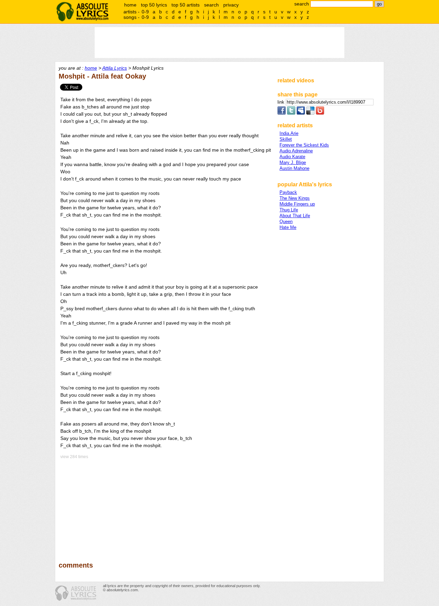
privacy (231, 5)
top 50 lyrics (154, 5)
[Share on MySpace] (301, 113)
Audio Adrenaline (296, 150)
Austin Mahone (294, 168)
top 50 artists (185, 5)
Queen (286, 221)
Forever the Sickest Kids (304, 145)
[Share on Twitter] (291, 113)
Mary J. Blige (293, 162)
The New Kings (295, 198)
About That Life (295, 215)
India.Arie (289, 133)
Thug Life (289, 209)
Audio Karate (292, 156)
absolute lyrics (82, 12)
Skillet (286, 139)
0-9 (145, 11)
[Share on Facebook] (281, 113)
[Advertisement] (165, 505)
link (281, 102)
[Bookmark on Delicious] (310, 113)
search (211, 5)
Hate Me (288, 227)
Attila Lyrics (114, 68)
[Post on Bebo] (320, 113)
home (130, 5)
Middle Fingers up (297, 204)
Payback (288, 192)
